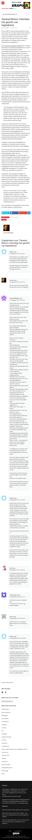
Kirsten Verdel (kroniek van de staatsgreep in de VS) (14, 749)
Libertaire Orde (5, 755)
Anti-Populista (5, 718)
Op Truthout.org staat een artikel (11, 46)
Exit (2, 731)
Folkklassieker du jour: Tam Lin (13, 14)
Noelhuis (4, 758)
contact (16, 821)
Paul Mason (5, 761)
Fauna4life (4, 734)
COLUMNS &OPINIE (15, 217)
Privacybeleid (17, 831)
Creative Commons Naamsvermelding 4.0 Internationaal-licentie (14, 836)
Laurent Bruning (5, 27)
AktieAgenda (5, 715)
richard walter (13, 595)
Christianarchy (5, 721)
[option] (17, 14)
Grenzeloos (4, 743)
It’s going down (5, 746)
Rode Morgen (5, 770)
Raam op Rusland (6, 764)
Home (10, 831)
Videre (3, 773)
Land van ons (5, 752)
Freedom (4, 740)
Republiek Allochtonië (7, 767)
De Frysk (4, 727)
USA (9, 219)
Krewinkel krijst (5, 709)
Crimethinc (4, 724)
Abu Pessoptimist (6, 712)
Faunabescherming (6, 737)
